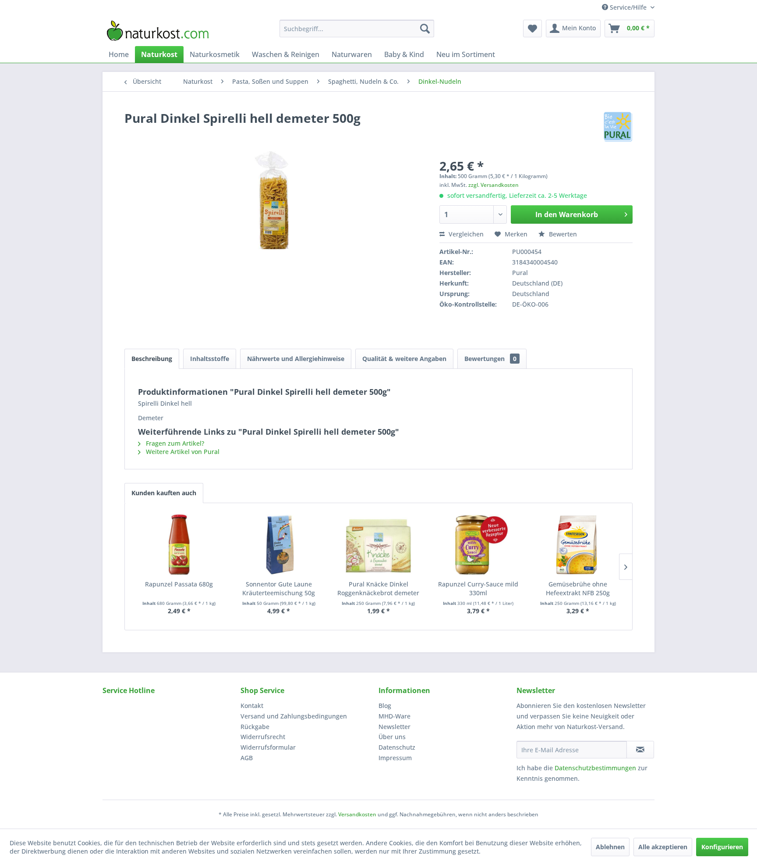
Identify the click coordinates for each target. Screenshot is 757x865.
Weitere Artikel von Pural (181, 451)
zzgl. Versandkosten (493, 185)
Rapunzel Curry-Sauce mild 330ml (478, 588)
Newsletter (394, 726)
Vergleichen (465, 234)
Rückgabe (255, 726)
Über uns (392, 737)
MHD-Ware (394, 716)
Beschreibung (151, 358)
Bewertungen (490, 358)
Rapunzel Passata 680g (179, 584)
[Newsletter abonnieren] (640, 749)
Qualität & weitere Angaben (404, 358)
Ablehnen (610, 847)
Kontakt (252, 705)
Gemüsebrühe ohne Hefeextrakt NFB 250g (578, 588)
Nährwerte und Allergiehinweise (295, 358)
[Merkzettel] (532, 28)
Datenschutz (396, 747)
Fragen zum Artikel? (174, 443)
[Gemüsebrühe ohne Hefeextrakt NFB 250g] (577, 544)
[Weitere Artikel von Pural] (618, 126)
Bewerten (562, 234)
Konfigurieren (722, 847)
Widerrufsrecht (263, 737)
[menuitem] (356, 28)
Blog (384, 705)
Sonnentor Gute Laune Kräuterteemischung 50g (278, 588)
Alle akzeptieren (662, 847)
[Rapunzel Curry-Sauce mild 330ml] (478, 544)
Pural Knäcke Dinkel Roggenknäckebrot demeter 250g (378, 588)
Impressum (395, 758)
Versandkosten (357, 814)
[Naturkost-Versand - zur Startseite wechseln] (158, 31)
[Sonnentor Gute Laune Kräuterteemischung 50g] (279, 544)
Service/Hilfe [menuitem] (628, 7)
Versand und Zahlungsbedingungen (294, 716)
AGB (247, 758)
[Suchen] (425, 28)
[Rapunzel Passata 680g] (179, 544)
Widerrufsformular (268, 747)
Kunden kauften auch (163, 493)
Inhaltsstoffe (209, 358)
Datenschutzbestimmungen (595, 768)
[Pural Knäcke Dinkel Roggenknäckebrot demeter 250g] (378, 544)
